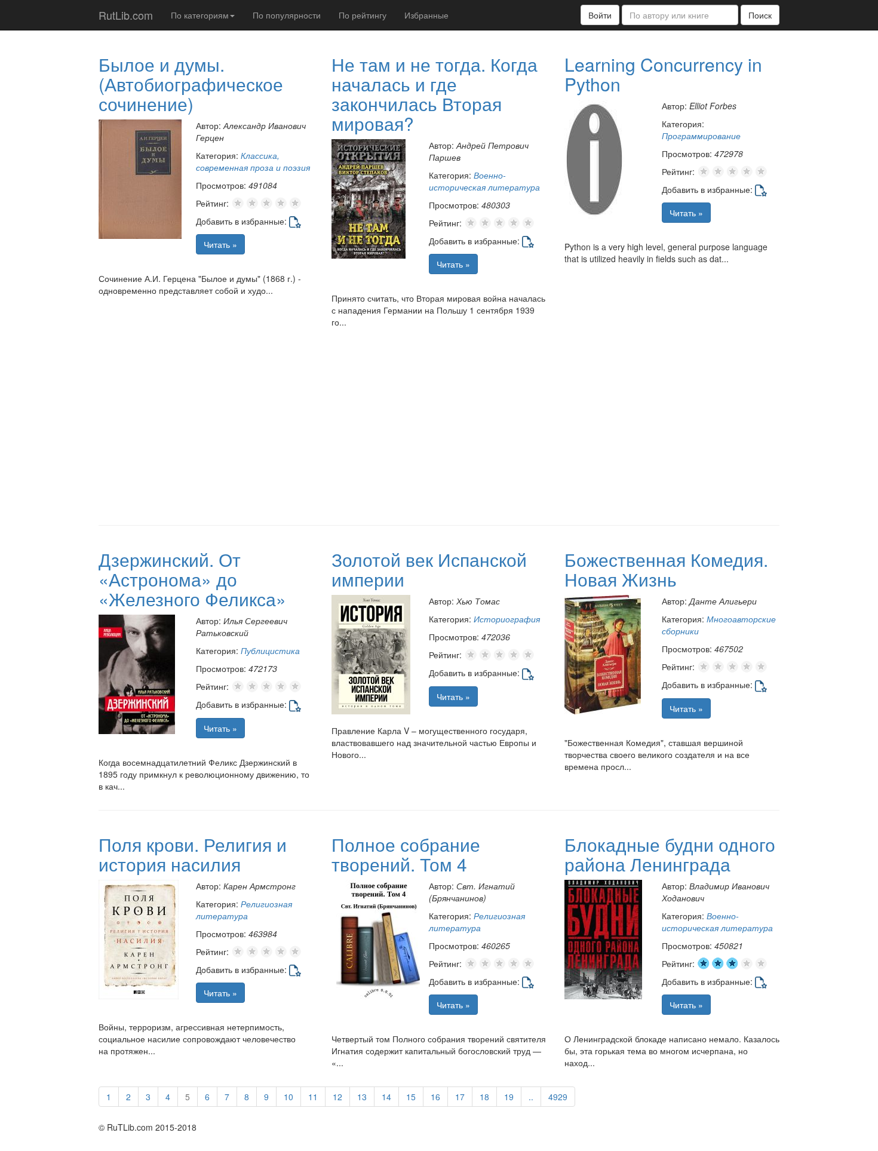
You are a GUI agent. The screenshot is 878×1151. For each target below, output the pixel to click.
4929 (557, 1097)
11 (313, 1097)
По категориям (200, 15)
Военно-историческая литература (484, 181)
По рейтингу (362, 15)
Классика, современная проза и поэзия (253, 161)
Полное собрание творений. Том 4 (405, 854)
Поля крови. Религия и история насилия (193, 854)
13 (362, 1097)
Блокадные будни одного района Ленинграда (669, 854)
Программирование (701, 136)
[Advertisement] (439, 429)
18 (484, 1097)
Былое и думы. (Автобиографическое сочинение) (191, 83)
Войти (600, 15)
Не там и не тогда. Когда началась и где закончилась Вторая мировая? (434, 93)
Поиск (760, 15)
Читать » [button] (220, 244)
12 (337, 1097)
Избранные (426, 15)
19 (509, 1097)
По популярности (287, 15)
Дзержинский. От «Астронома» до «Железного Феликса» (192, 579)
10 (288, 1097)
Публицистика (270, 650)
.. (531, 1097)
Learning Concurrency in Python (663, 74)
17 (460, 1097)
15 (411, 1097)
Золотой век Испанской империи (429, 569)
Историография (507, 619)
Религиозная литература (244, 910)
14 (386, 1097)
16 (435, 1097)
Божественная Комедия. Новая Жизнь (666, 569)
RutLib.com (126, 15)
